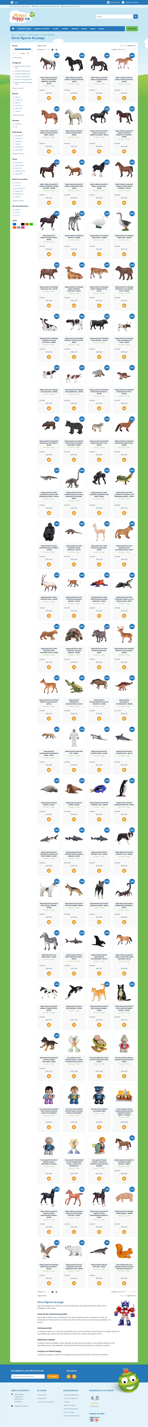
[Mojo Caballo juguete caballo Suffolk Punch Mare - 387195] (49, 117)
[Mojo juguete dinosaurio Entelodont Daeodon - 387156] (99, 686)
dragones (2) (19, 191)
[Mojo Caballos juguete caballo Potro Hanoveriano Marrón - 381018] (99, 1197)
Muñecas (75, 29)
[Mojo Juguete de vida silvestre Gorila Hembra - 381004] (49, 532)
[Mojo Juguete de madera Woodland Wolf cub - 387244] (99, 427)
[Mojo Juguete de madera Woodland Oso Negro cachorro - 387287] (74, 427)
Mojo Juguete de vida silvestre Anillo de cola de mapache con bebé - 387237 (74, 495)
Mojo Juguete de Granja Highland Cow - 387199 (49, 288)
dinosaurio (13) (20, 188)
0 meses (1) (18, 141)
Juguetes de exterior (41, 29)
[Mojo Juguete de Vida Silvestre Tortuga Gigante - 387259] (74, 634)
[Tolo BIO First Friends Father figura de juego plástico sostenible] (74, 1095)
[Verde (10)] (31, 224)
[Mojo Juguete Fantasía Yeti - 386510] (74, 737)
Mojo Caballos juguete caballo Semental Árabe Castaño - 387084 (48, 186)
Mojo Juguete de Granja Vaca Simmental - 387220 (74, 391)
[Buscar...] (135, 16)
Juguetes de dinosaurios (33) (22, 67)
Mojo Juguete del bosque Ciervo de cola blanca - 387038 (124, 650)
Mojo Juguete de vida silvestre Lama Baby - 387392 (99, 548)
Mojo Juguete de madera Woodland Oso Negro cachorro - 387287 (74, 443)
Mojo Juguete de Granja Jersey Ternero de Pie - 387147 (99, 289)
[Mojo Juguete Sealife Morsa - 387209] (74, 788)
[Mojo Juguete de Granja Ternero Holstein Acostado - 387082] (49, 324)
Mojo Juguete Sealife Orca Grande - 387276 (74, 1007)
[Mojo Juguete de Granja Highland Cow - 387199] (49, 273)
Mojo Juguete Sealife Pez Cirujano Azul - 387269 (99, 804)
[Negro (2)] (22, 224)
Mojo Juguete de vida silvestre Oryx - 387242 (49, 598)
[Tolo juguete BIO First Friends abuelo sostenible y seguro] (49, 1146)
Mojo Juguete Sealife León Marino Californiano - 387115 (99, 957)
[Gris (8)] (18, 227)
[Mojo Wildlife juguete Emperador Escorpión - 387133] (124, 889)
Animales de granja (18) (22, 77)
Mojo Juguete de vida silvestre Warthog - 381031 (99, 650)
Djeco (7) (18, 103)
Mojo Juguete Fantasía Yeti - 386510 (74, 752)
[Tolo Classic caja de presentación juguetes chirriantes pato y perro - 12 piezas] (124, 1095)
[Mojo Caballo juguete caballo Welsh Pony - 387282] (74, 117)
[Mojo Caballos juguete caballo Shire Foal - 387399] (99, 170)
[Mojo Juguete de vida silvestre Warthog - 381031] (99, 634)
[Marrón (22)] (27, 224)
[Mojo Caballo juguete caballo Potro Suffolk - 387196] (124, 63)
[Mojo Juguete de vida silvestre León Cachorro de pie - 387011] (124, 532)
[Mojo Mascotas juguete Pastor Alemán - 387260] (74, 889)
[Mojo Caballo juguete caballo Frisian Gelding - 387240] (74, 63)
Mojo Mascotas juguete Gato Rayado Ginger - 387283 (99, 1008)
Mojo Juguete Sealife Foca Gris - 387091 (99, 1266)
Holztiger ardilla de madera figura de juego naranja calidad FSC (124, 1267)
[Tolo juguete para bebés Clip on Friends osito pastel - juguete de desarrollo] (74, 1146)
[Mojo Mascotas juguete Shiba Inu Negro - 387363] (99, 889)
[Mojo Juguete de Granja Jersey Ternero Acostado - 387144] (74, 273)
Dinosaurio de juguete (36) (23, 79)
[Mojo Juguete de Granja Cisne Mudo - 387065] (99, 221)
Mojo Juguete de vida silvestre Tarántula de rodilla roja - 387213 (124, 599)
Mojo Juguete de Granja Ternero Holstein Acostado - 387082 (49, 340)
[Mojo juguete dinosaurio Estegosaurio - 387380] (124, 686)
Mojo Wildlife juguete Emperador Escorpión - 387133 (124, 905)
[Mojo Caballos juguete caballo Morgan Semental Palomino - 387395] (124, 117)
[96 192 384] (46, 50)
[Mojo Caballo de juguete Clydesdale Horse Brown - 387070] (124, 1146)
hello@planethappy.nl (21, 1406)
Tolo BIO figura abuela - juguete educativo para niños (124, 1060)
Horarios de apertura (70, 1398)
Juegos (92, 29)
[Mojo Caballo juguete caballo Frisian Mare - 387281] (99, 63)
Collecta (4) (18, 100)
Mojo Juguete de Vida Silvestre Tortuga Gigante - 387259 (74, 650)
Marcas (101, 29)
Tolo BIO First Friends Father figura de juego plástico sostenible (74, 1111)
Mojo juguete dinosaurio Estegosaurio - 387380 (124, 702)
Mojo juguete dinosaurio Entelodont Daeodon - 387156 (99, 702)
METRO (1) (18, 124)
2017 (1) (17, 215)
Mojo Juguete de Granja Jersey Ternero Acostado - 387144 (74, 289)
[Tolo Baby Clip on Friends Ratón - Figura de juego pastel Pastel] (74, 1043)
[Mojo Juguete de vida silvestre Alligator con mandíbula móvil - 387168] (49, 478)
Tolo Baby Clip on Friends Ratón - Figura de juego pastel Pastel (74, 1060)
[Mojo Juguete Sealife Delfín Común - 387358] (99, 737)
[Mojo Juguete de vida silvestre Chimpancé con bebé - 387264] (99, 478)
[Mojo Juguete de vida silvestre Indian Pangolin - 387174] (74, 532)
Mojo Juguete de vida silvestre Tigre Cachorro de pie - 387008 (49, 650)
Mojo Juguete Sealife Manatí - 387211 (49, 804)
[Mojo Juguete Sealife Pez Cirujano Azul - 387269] (99, 788)
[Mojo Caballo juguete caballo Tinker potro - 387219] (49, 992)
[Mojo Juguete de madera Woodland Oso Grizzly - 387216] (49, 427)
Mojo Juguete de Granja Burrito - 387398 (74, 237)
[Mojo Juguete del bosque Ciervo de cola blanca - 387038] (124, 634)
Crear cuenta (42, 1395)
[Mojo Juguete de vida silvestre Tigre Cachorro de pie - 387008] (49, 634)
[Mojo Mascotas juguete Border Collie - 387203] (124, 838)
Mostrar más (17, 88)
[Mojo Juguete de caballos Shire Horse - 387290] (49, 221)
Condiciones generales (71, 1395)
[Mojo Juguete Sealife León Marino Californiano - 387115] (99, 941)
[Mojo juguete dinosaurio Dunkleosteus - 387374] (74, 686)
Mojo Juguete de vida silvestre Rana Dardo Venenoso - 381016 (99, 599)
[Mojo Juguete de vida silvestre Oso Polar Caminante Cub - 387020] (74, 1250)
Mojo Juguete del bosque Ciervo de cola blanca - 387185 (49, 702)
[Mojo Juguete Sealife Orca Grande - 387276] (74, 992)
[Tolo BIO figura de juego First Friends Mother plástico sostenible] (49, 1095)
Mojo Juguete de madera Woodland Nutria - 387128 (124, 392)
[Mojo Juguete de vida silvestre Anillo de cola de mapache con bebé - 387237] (74, 478)
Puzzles (55, 29)
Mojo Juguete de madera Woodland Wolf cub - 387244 (99, 443)
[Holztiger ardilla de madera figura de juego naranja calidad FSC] (124, 1250)
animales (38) (19, 165)
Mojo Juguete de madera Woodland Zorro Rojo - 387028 (124, 443)
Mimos (84, 29)
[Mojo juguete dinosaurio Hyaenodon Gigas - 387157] (49, 737)
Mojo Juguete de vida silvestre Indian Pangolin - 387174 (74, 548)
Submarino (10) (20, 171)
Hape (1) (18, 111)
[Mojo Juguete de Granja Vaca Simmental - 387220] (74, 375)
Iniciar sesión (42, 1398)
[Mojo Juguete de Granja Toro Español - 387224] (99, 324)
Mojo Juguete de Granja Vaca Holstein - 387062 (49, 391)
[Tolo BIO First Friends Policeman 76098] (99, 1095)
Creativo (65, 29)
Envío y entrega (69, 1412)
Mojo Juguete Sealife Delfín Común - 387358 (99, 752)
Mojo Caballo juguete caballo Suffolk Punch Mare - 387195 (49, 133)
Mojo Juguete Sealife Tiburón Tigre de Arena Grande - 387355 (74, 854)
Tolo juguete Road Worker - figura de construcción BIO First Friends (99, 1163)
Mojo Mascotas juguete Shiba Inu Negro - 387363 (99, 904)
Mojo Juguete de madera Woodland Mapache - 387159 (99, 392)
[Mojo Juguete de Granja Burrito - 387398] (74, 221)
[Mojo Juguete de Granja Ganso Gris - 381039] (124, 221)
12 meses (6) (19, 136)
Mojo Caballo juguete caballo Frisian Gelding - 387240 (74, 79)
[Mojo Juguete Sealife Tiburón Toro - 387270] (99, 838)
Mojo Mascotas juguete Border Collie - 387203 (124, 853)
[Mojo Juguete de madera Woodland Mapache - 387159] (99, 375)
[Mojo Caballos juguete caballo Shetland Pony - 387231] (74, 170)
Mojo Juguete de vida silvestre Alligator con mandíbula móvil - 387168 (49, 494)
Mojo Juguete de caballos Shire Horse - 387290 (49, 237)
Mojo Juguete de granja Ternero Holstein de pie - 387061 (74, 340)
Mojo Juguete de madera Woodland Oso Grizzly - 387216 (49, 443)
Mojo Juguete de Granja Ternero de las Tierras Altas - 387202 (124, 289)
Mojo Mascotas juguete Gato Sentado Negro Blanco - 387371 (124, 1008)
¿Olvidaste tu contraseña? (46, 1402)
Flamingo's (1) (19, 194)
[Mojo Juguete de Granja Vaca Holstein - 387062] (49, 375)
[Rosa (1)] (22, 227)
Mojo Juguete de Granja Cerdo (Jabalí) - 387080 (124, 1212)
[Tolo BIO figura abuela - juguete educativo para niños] (124, 1043)
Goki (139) (18, 108)
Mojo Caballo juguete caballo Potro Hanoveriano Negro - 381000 (48, 1214)
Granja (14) (18, 162)
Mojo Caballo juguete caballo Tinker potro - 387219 (49, 1008)
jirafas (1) (18, 197)
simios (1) (18, 183)
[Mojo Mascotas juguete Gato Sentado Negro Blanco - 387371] (124, 992)
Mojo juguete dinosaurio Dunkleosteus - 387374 (74, 702)
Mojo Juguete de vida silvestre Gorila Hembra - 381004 (48, 548)
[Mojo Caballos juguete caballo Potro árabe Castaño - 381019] (74, 1197)
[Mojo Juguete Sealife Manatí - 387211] (49, 788)
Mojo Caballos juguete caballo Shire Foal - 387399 (99, 186)
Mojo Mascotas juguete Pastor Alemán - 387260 (74, 904)
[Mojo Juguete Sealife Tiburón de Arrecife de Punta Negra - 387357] (49, 838)
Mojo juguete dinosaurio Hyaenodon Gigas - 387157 (49, 753)
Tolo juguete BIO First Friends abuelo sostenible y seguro (48, 1162)
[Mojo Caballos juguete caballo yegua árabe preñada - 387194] (124, 170)
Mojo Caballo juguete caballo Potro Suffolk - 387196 (124, 79)
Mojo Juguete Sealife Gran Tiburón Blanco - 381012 (74, 957)
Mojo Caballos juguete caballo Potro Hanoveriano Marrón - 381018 (99, 1214)
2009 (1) (17, 210)
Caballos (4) (18, 174)
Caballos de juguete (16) (22, 74)
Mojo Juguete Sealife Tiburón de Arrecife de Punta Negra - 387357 (49, 854)
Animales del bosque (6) (22, 71)
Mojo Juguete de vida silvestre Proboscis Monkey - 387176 (74, 599)
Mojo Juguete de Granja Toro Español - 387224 (99, 339)
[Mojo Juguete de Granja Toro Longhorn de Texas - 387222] (124, 324)
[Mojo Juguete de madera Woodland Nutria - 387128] (124, 375)
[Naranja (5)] (14, 227)
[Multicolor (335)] (27, 227)
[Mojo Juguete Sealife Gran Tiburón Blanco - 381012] (74, 941)
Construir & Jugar (24, 29)
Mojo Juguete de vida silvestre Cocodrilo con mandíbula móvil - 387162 (124, 494)
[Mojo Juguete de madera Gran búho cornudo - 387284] (49, 1250)
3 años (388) (19, 150)
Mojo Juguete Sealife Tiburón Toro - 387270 (99, 853)
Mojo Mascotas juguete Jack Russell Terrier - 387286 (49, 905)
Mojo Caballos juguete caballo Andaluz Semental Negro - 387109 (99, 133)
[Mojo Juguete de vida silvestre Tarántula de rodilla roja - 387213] (124, 583)
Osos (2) (17, 185)
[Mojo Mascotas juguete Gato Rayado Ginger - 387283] (99, 992)
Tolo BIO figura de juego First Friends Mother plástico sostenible (48, 1111)
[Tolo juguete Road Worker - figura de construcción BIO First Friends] (99, 1146)
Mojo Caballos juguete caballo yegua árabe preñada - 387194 (124, 186)
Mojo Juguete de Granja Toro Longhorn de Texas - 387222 (124, 340)
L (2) (16, 127)
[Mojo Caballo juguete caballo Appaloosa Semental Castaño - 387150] (49, 63)
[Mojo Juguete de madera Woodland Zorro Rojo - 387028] (124, 427)
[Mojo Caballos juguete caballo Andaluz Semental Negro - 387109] (99, 117)
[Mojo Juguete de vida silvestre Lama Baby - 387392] (99, 532)
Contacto (67, 1402)
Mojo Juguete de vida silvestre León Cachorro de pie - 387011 (124, 548)
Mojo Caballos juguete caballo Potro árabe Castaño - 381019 (74, 1213)
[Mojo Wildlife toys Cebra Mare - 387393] (49, 941)
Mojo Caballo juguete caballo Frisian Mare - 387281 (99, 79)
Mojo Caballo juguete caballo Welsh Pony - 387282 (74, 133)
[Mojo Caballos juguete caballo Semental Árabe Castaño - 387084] (49, 170)
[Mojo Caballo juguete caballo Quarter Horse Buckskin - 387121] (124, 941)
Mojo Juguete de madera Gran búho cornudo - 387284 (49, 1267)
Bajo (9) (17, 97)
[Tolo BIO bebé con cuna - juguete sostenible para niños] (99, 1043)
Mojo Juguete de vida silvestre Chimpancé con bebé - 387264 (99, 494)
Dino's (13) (18, 168)
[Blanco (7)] (18, 224)
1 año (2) (17, 144)
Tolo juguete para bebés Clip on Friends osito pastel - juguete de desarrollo (74, 1163)
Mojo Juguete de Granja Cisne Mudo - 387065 (99, 237)
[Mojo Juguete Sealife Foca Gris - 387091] (99, 1250)
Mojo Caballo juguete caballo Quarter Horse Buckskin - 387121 (124, 957)
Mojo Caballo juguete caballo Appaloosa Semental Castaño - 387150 (48, 80)
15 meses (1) (19, 138)
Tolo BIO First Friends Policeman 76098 (99, 1110)
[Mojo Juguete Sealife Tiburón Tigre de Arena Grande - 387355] (74, 838)
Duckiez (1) (18, 105)
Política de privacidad (71, 1409)
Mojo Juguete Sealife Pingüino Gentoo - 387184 (124, 804)
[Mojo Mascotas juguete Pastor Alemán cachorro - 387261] (49, 1043)
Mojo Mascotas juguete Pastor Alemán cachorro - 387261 (49, 1060)
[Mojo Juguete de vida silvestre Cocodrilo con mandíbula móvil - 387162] (124, 478)
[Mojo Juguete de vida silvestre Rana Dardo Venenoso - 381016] (99, 583)
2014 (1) (17, 212)
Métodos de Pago (69, 1405)
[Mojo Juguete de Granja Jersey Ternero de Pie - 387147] (99, 273)
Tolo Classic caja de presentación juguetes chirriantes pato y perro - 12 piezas (124, 1112)
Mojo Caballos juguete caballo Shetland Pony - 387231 (74, 186)
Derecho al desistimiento (72, 1416)
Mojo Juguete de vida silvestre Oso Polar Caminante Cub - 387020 (74, 1267)
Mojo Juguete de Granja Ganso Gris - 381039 (124, 237)
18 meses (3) (19, 147)
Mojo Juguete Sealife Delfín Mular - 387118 (124, 752)
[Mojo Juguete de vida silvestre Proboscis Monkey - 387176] (74, 583)
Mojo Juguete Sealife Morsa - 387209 (74, 804)
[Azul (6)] (14, 224)
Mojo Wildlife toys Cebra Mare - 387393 (49, 956)
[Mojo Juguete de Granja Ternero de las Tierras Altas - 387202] (124, 273)
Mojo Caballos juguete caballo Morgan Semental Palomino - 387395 (124, 134)
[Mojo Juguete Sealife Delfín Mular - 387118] (124, 737)
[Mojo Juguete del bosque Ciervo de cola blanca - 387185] (49, 686)
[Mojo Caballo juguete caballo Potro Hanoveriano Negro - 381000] (49, 1197)
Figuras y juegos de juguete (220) (23, 83)
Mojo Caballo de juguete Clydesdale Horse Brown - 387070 (124, 1162)
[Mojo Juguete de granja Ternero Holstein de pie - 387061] (74, 324)
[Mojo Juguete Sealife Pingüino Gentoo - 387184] (124, 788)
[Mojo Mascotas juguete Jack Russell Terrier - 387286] (49, 889)
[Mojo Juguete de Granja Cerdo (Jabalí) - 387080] (124, 1197)
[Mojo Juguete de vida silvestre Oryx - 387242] (49, 583)
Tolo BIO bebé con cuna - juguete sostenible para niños (99, 1060)
